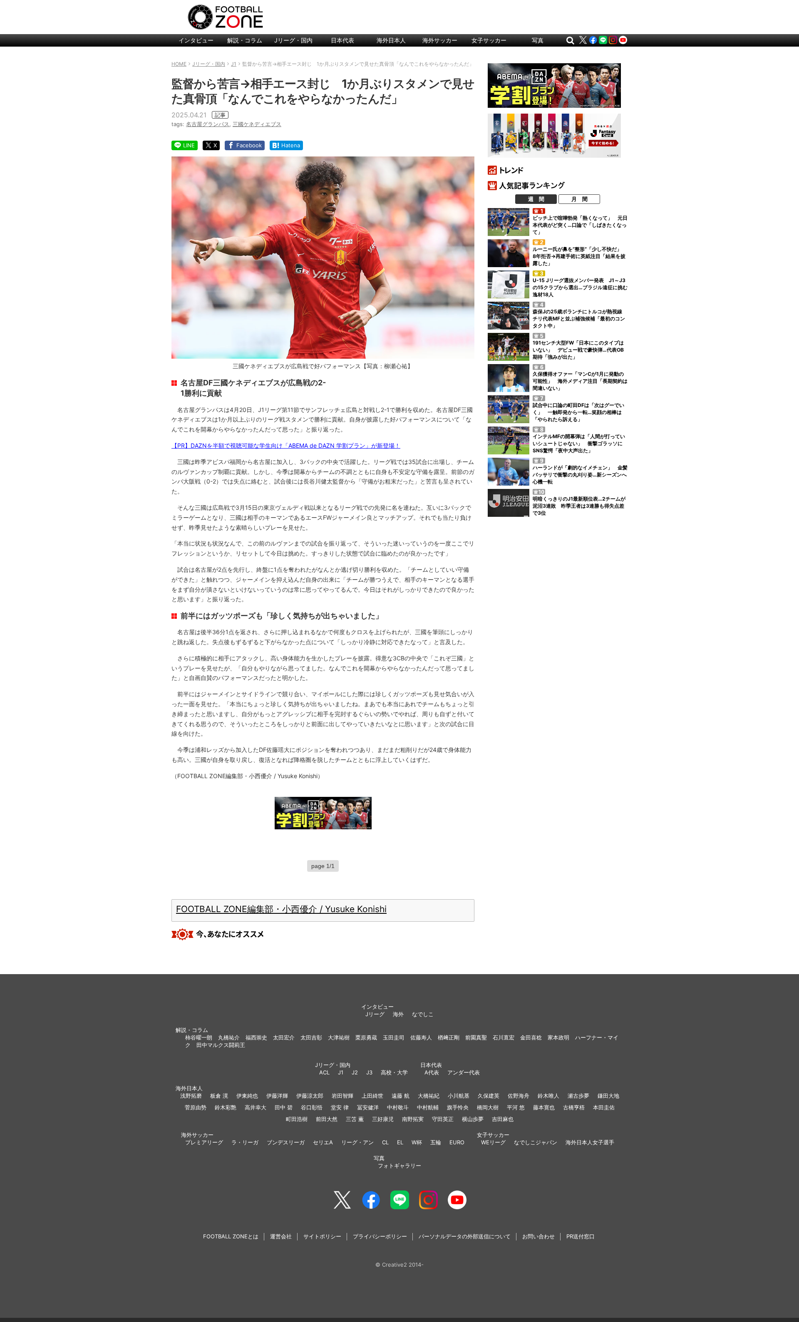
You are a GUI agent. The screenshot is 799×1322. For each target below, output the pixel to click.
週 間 (536, 199)
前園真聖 (476, 1037)
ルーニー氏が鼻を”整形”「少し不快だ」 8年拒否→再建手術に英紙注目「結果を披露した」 (580, 256)
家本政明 (558, 1037)
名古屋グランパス (207, 124)
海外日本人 (391, 40)
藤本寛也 (544, 1107)
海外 (398, 1014)
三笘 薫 (355, 1119)
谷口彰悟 (312, 1107)
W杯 (417, 1142)
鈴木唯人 (548, 1095)
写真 (537, 40)
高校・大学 (394, 1072)
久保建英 (488, 1095)
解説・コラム (244, 40)
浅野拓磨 (191, 1095)
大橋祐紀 (428, 1095)
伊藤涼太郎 (309, 1095)
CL (385, 1142)
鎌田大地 (608, 1095)
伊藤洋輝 (277, 1095)
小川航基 (458, 1095)
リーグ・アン (357, 1142)
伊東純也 (247, 1095)
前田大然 (326, 1119)
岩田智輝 (342, 1095)
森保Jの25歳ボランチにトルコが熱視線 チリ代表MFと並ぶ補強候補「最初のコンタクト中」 (580, 318)
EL (400, 1142)
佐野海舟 (518, 1095)
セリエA (323, 1142)
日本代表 (342, 40)
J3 (369, 1072)
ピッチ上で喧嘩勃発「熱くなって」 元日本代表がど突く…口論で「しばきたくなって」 (580, 225)
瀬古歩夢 (578, 1095)
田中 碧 (284, 1107)
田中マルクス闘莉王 (220, 1045)
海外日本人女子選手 (590, 1142)
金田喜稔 (531, 1037)
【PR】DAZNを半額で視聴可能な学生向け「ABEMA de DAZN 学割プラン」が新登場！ (285, 445)
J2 (355, 1072)
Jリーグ (375, 1014)
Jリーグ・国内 (293, 40)
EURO (456, 1142)
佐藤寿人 (421, 1037)
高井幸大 (255, 1107)
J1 (340, 1072)
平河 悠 (516, 1107)
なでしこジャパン (535, 1142)
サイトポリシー (322, 1236)
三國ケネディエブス (257, 124)
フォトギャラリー (399, 1165)
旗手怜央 (458, 1107)
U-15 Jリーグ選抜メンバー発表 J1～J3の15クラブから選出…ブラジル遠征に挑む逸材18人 (580, 287)
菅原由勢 (195, 1107)
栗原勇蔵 (366, 1037)
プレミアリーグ (204, 1142)
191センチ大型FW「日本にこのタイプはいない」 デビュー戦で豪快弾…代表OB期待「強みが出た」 (578, 350)
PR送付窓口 (580, 1236)
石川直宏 (503, 1037)
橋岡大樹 (488, 1107)
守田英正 (443, 1119)
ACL (324, 1072)
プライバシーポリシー (380, 1236)
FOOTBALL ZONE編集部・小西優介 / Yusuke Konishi (281, 909)
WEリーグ (493, 1142)
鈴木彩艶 (225, 1107)
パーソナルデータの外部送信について (465, 1236)
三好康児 (383, 1119)
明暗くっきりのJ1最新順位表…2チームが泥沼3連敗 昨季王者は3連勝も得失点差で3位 (579, 506)
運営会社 (281, 1236)
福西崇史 (256, 1037)
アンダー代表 (463, 1072)
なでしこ (423, 1014)
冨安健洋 (368, 1107)
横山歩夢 (473, 1119)
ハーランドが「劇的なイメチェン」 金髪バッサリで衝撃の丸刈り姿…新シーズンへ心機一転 (580, 474)
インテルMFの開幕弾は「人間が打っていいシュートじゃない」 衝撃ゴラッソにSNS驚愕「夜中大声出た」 (579, 443)
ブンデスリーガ (286, 1142)
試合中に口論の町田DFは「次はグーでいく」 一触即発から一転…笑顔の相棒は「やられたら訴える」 (578, 412)
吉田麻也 (503, 1119)
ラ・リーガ (244, 1142)
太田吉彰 (311, 1037)
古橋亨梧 (574, 1107)
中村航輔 (428, 1107)
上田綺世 (372, 1095)
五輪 (435, 1142)
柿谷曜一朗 (198, 1037)
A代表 (431, 1072)
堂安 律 (340, 1107)
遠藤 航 (400, 1095)
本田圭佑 (604, 1107)
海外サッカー (439, 40)
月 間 (579, 199)
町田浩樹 (297, 1119)
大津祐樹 (339, 1037)
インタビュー (196, 40)
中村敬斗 (398, 1107)
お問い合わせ (538, 1236)
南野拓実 (413, 1119)
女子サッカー (488, 40)
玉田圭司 (393, 1037)
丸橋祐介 (229, 1037)
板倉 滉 (219, 1095)
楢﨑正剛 (448, 1037)
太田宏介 (284, 1037)
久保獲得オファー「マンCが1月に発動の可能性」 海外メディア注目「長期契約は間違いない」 (580, 381)
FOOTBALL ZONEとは (230, 1236)
